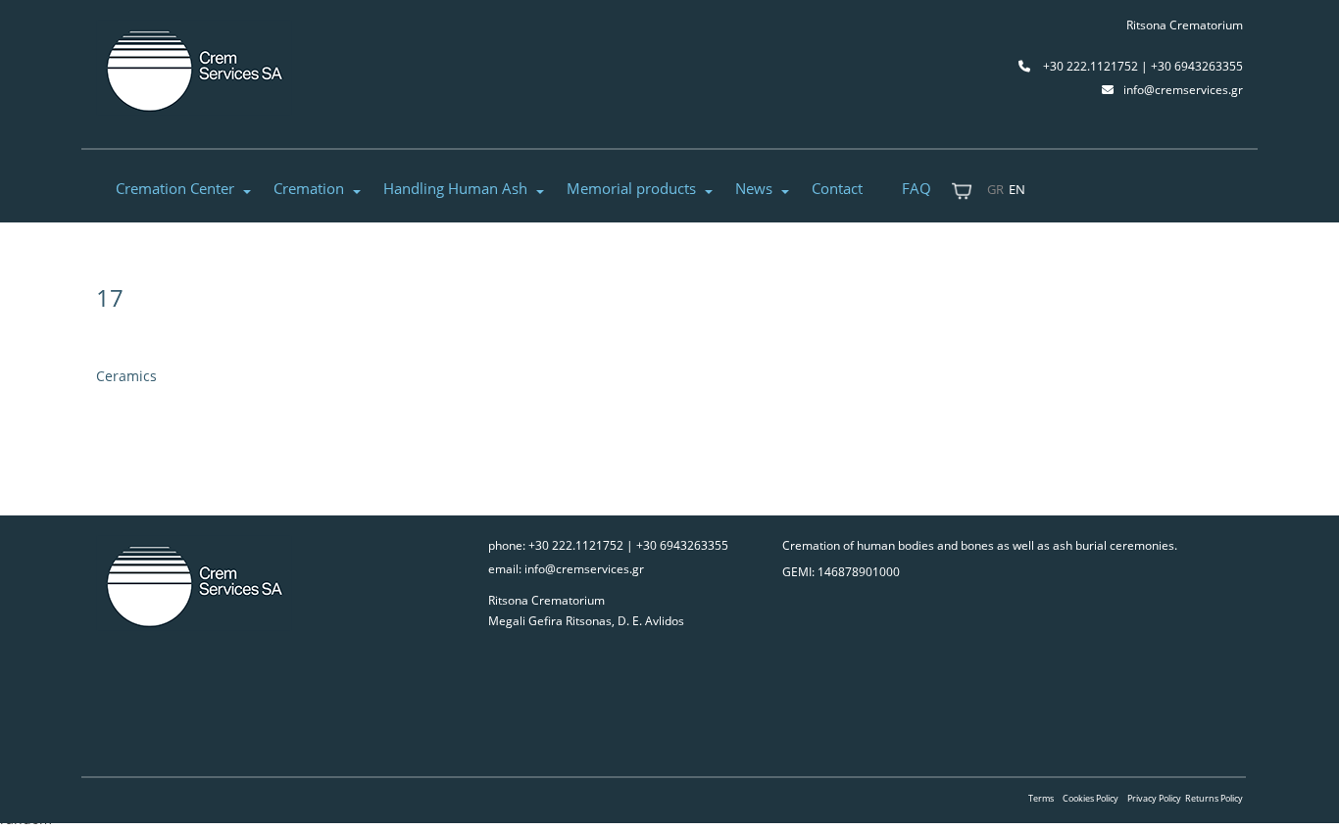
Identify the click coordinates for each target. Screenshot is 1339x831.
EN (1017, 189)
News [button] (753, 188)
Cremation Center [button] (175, 188)
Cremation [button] (308, 188)
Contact (837, 188)
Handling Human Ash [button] (455, 188)
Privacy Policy (1154, 798)
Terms (1041, 798)
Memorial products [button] (631, 188)
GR (995, 189)
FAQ (916, 188)
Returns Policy (1214, 798)
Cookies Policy (1090, 798)
